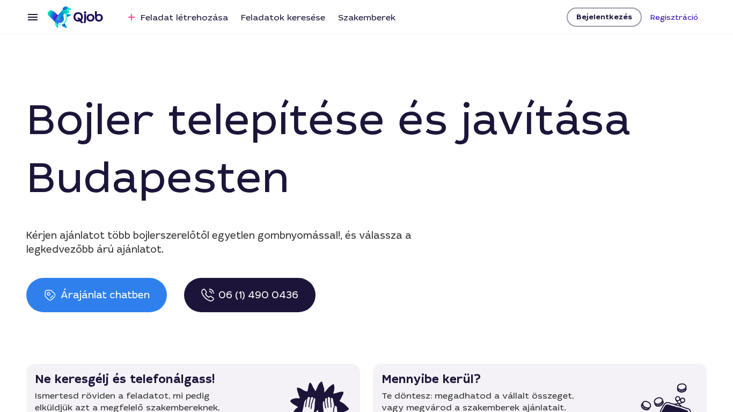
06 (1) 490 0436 (258, 295)
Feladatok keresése (283, 17)
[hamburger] (33, 17)
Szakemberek (366, 17)
